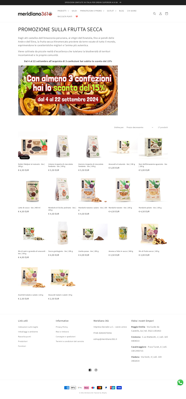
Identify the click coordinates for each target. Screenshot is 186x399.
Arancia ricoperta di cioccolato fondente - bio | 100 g (90, 165)
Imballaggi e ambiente (28, 331)
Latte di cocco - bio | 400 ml (29, 208)
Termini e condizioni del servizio (70, 341)
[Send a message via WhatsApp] (180, 382)
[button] (63, 11)
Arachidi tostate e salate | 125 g (30, 295)
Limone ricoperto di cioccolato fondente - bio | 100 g (60, 165)
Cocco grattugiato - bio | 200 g (60, 251)
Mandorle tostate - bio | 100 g (120, 208)
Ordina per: (119, 127)
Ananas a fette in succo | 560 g (121, 251)
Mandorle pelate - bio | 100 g (150, 208)
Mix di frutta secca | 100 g (149, 251)
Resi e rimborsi (62, 331)
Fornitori (22, 346)
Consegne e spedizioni (66, 336)
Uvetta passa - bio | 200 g (88, 251)
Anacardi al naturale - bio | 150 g (122, 164)
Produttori (23, 341)
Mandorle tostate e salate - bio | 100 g (92, 209)
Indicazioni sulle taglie (28, 327)
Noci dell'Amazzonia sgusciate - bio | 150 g (153, 165)
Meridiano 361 (88, 393)
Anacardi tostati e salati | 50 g (60, 295)
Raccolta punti (24, 336)
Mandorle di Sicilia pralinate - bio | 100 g (62, 209)
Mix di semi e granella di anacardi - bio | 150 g (32, 252)
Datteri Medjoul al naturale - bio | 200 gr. (31, 165)
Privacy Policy (62, 327)
